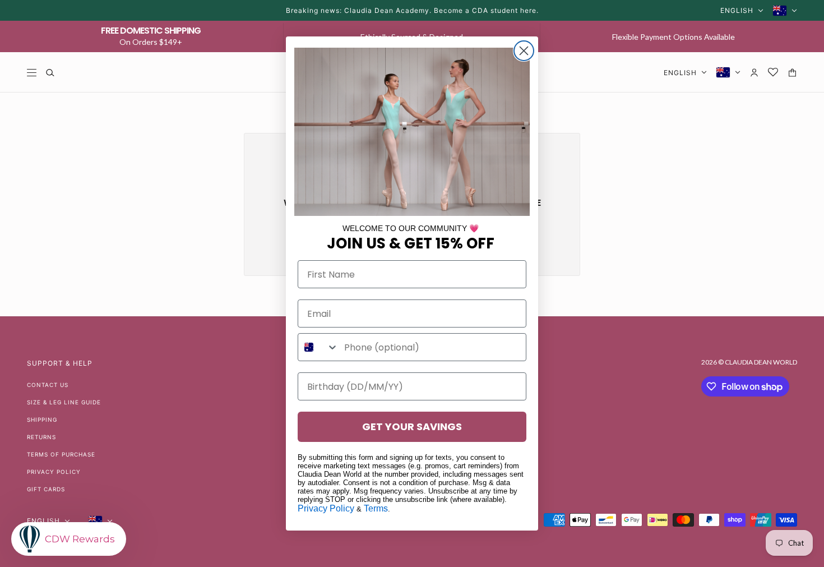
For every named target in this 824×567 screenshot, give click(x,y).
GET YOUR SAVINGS (412, 427)
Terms (376, 508)
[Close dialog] (524, 51)
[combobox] (318, 347)
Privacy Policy (326, 508)
